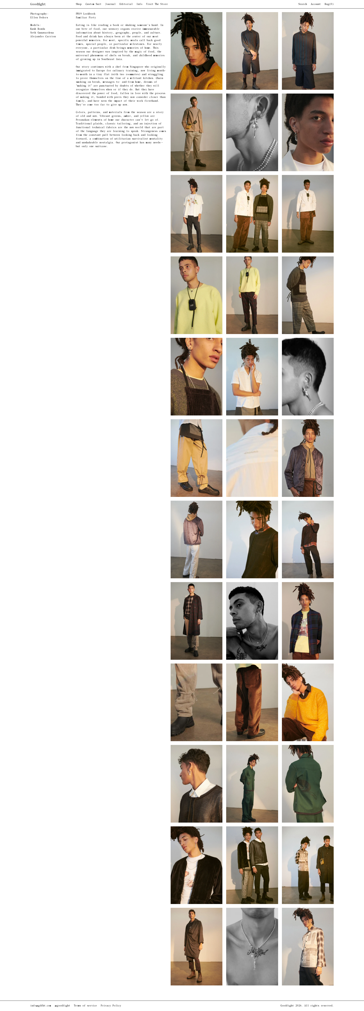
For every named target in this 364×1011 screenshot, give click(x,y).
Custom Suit (93, 4)
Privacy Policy (111, 1005)
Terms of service (85, 1005)
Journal (110, 4)
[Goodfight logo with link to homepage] (53, 4)
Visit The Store (157, 4)
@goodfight (62, 1005)
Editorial (126, 4)
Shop (79, 4)
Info (139, 4)
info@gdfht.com (40, 1005)
